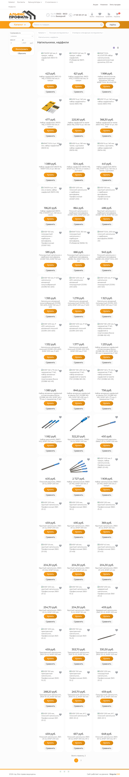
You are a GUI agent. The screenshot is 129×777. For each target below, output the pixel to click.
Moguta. (115, 774)
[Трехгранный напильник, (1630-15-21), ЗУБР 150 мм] (50, 679)
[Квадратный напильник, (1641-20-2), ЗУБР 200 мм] (106, 595)
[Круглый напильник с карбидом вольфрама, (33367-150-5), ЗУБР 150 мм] (106, 196)
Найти (113, 25)
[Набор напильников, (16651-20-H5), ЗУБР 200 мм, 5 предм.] (106, 466)
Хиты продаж (115, 5)
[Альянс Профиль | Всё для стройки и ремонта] (22, 15)
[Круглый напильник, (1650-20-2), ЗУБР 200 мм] (50, 595)
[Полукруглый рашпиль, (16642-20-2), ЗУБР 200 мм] (106, 424)
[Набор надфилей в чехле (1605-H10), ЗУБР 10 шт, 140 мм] (106, 107)
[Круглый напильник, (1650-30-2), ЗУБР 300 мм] (78, 510)
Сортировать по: (15, 33)
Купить (50, 86)
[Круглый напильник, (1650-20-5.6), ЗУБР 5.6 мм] (50, 553)
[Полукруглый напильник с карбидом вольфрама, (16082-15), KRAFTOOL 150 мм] (78, 240)
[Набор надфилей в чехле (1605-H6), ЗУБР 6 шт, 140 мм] (78, 107)
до (23, 40)
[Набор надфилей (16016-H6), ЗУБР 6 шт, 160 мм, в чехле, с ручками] (78, 151)
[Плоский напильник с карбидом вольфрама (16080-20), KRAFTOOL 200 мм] (106, 240)
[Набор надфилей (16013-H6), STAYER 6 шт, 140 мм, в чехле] (50, 196)
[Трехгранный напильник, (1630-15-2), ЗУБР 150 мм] (78, 679)
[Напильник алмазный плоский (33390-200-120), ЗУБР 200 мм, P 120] (78, 332)
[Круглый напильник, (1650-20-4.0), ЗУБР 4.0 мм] (106, 553)
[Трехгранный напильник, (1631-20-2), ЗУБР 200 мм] (50, 637)
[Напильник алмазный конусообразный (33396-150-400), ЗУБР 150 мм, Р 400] (50, 286)
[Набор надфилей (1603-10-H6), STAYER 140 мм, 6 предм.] (50, 61)
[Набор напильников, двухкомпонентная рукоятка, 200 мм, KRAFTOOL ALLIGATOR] (106, 61)
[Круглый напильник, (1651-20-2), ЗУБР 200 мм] (50, 510)
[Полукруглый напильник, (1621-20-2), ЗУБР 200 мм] (106, 679)
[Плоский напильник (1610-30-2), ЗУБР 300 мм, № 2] (78, 721)
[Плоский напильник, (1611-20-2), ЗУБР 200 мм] (50, 721)
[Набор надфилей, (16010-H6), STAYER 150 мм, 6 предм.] (50, 107)
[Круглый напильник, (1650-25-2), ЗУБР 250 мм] (106, 510)
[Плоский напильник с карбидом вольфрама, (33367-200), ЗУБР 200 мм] (78, 196)
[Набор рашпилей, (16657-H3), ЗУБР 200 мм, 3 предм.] (50, 424)
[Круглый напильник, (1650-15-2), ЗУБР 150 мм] (78, 595)
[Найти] (101, 24)
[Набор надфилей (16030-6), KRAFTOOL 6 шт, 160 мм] (50, 151)
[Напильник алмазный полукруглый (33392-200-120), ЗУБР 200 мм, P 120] (106, 286)
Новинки (104, 5)
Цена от (12, 40)
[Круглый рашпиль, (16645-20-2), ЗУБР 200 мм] (78, 424)
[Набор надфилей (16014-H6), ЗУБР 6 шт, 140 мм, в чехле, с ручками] (106, 151)
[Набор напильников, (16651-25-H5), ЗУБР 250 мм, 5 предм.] (78, 466)
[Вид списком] (118, 48)
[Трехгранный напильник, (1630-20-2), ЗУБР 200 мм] (106, 637)
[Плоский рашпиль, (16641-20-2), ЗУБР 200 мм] (50, 466)
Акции (95, 5)
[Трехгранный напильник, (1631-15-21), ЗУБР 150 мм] (78, 637)
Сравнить (50, 92)
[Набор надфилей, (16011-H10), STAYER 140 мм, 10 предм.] (78, 61)
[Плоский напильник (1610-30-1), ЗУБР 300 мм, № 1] (106, 721)
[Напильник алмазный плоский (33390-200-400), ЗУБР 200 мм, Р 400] (50, 332)
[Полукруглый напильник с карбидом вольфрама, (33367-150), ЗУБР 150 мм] (50, 240)
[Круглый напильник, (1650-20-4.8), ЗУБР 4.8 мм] (78, 553)
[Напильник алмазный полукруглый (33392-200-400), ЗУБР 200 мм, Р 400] (78, 286)
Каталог (18, 24)
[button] (60, 55)
